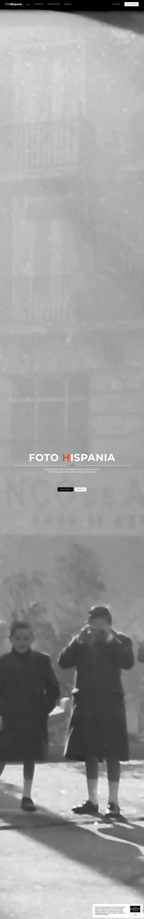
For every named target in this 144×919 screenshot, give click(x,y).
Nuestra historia (54, 4)
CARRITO (117, 4)
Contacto (67, 4)
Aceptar (135, 907)
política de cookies (101, 913)
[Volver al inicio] (13, 4)
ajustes (106, 914)
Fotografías (39, 4)
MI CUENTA (132, 4)
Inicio (28, 4)
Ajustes (135, 914)
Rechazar (135, 910)
